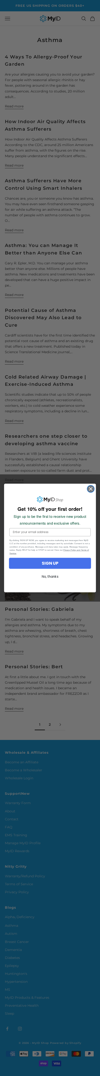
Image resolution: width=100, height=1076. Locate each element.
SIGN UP (50, 563)
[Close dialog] (90, 488)
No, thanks (50, 576)
